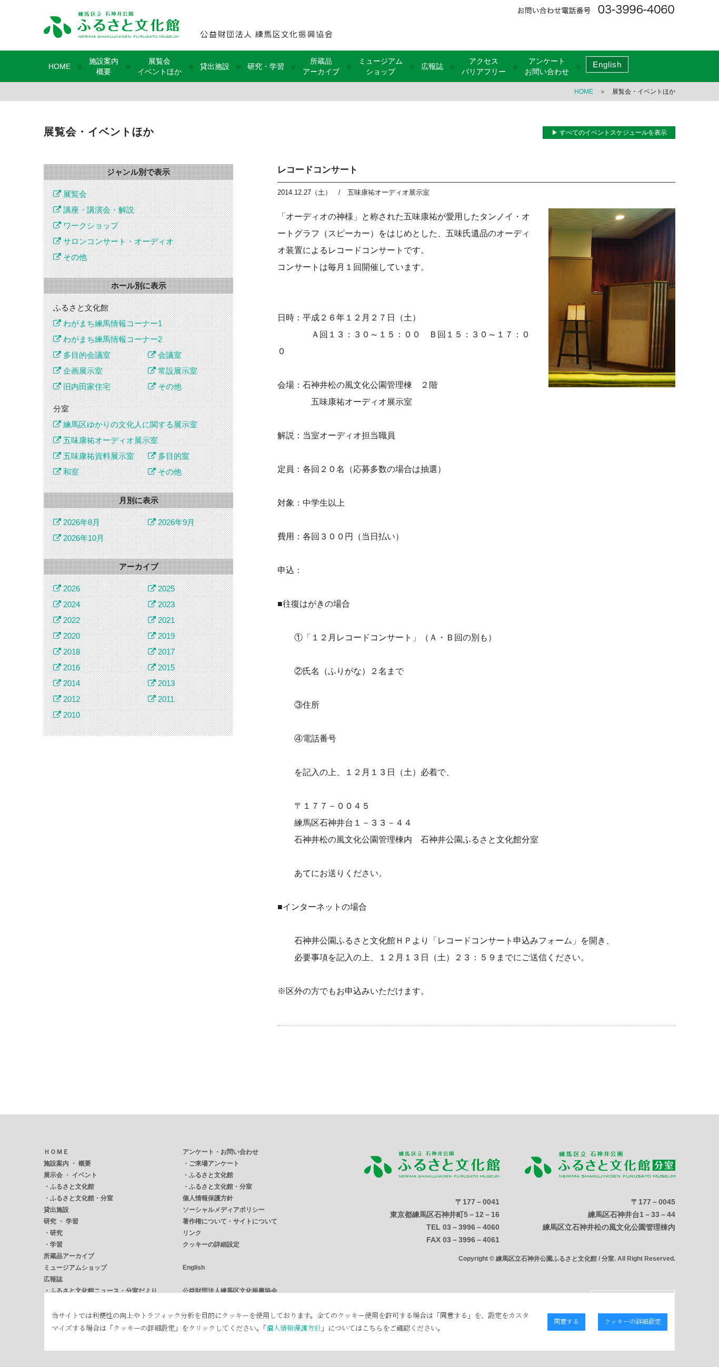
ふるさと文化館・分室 (81, 1198)
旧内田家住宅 (86, 386)
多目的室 (172, 455)
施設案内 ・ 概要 (67, 1163)
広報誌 (432, 66)
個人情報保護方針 (208, 1198)
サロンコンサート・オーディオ (117, 241)
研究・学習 (265, 66)
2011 (165, 699)
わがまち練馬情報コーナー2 (111, 339)
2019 (165, 635)
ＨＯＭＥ (56, 1151)
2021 (165, 620)
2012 (70, 699)
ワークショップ (89, 225)
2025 (165, 588)
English (607, 64)
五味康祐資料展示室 (97, 455)
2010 (70, 714)
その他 (74, 257)
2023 (165, 604)
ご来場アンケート (214, 1163)
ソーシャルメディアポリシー (224, 1209)
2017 (165, 651)
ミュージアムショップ (75, 1267)
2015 (165, 667)
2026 (70, 588)
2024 (70, 604)
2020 (70, 635)
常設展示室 (176, 370)
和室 (70, 471)
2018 (70, 651)
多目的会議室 (86, 354)
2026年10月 (82, 538)
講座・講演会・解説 (97, 209)
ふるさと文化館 (72, 1186)
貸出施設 (214, 66)
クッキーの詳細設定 (211, 1244)
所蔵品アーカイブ (69, 1256)
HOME (59, 66)
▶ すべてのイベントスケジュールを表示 (609, 132)
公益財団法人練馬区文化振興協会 (230, 1290)
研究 (56, 1233)
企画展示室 (82, 370)
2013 (165, 683)
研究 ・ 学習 (61, 1221)
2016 (70, 667)
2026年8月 (80, 522)
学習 (56, 1244)
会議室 (169, 354)
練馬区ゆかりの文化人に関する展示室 (129, 424)
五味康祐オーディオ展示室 (109, 440)
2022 (70, 620)
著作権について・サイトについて (230, 1221)
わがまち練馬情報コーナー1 (111, 323)
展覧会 (74, 193)
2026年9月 (175, 522)
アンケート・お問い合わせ (220, 1151)
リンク (192, 1233)
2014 (70, 683)
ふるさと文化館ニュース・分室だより (103, 1290)
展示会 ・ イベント (70, 1175)
